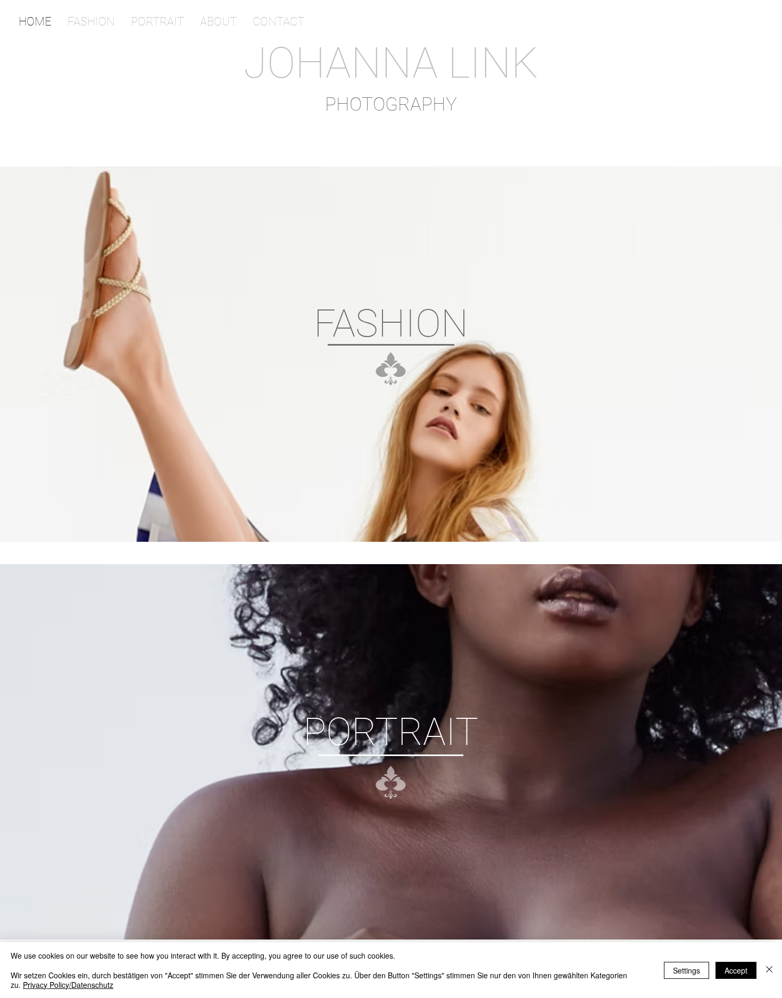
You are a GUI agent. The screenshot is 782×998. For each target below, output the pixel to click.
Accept (736, 970)
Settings (686, 970)
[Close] (769, 970)
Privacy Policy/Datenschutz (68, 984)
